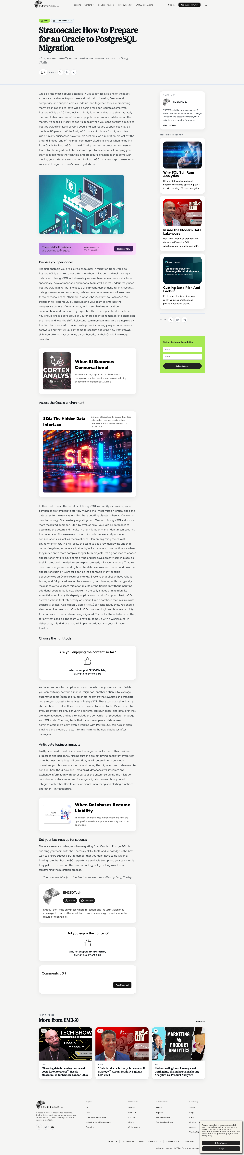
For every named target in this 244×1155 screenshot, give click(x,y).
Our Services (195, 1122)
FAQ (191, 1117)
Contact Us (112, 1141)
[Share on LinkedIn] (67, 72)
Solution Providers (106, 5)
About (192, 1107)
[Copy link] (74, 72)
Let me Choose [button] (221, 1143)
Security (90, 1127)
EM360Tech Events (144, 5)
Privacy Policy (154, 1141)
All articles (200, 1021)
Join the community (189, 5)
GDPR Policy (190, 1141)
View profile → (169, 125)
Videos (131, 1122)
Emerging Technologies (96, 1117)
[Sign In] (70, 900)
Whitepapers (134, 1127)
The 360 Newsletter (198, 1132)
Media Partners (163, 1117)
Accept (221, 1149)
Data (46, 21)
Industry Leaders (125, 5)
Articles (131, 1107)
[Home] (47, 8)
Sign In (171, 5)
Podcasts (77, 5)
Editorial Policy (172, 1141)
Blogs (191, 1112)
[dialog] (221, 1137)
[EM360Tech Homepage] (50, 1110)
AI (87, 1107)
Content (88, 5)
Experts (159, 1112)
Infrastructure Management (98, 1122)
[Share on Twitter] (60, 72)
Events (159, 1107)
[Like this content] (42, 72)
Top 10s (131, 1117)
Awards (192, 1127)
